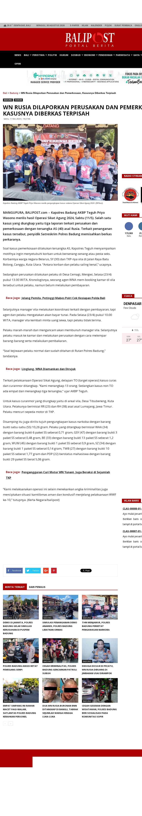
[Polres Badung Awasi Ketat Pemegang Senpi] (21, 650)
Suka (128, 223)
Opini (18, 63)
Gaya (136, 55)
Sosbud (76, 55)
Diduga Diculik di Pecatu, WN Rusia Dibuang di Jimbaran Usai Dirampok (97, 669)
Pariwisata (123, 55)
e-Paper (74, 25)
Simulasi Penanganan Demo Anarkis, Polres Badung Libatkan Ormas (59, 626)
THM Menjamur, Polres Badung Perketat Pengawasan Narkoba (96, 626)
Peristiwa (38, 55)
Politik (52, 55)
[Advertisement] (60, 529)
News (18, 55)
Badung (14, 93)
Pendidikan (105, 55)
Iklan (85, 25)
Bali (26, 55)
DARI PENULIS (37, 587)
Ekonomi (89, 55)
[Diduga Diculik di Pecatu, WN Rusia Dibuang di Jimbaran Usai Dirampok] (100, 650)
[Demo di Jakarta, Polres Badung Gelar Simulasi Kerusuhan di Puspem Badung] (21, 607)
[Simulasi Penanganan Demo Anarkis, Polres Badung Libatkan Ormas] (60, 607)
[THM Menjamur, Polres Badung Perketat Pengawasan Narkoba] (100, 607)
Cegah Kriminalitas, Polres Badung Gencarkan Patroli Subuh (59, 669)
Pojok (108, 25)
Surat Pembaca (123, 25)
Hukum (64, 55)
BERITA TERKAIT (15, 587)
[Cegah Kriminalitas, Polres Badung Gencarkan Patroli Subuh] (60, 650)
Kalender (96, 25)
